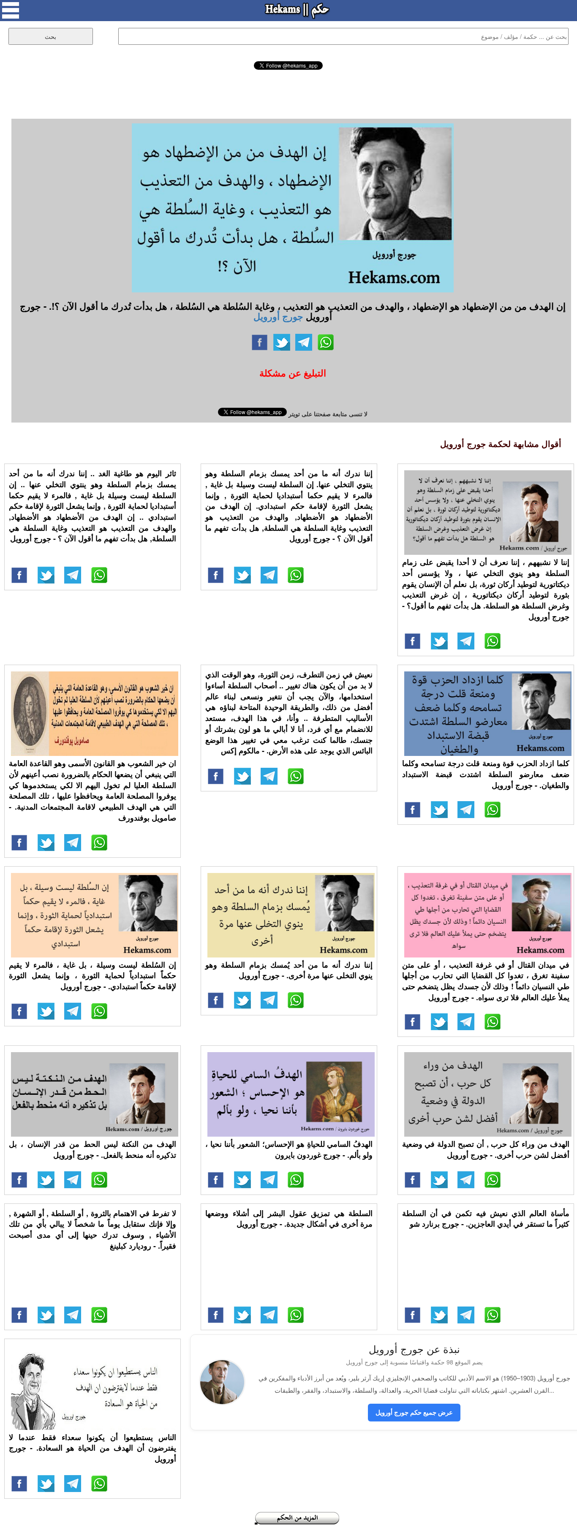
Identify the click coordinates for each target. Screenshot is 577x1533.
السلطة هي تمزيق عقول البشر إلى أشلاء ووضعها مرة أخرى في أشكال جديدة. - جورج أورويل (289, 1219)
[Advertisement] (288, 93)
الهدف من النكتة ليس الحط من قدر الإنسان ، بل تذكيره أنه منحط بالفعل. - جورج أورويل (92, 1149)
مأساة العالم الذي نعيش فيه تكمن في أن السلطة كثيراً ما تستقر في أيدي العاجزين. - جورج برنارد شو (485, 1219)
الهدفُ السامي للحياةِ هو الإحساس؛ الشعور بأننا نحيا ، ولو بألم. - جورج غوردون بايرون (289, 1149)
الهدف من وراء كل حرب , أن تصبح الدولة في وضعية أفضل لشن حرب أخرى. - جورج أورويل (485, 1149)
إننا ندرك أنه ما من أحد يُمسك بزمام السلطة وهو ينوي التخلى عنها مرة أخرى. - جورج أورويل (289, 970)
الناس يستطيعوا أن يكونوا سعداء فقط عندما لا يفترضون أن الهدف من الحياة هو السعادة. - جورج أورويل (92, 1448)
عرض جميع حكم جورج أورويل (414, 1412)
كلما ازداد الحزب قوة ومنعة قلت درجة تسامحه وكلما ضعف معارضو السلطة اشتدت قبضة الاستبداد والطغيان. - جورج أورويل (485, 774)
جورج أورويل (278, 316)
